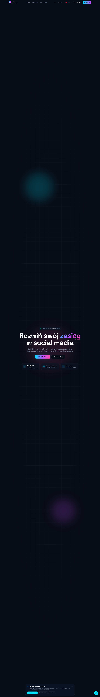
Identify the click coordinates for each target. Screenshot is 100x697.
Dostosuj (53, 692)
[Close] (72, 686)
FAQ (41, 2)
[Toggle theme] (55, 2)
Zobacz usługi (58, 357)
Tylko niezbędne (42, 692)
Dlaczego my (35, 2)
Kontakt (45, 2)
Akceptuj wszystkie (32, 692)
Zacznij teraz (41, 357)
